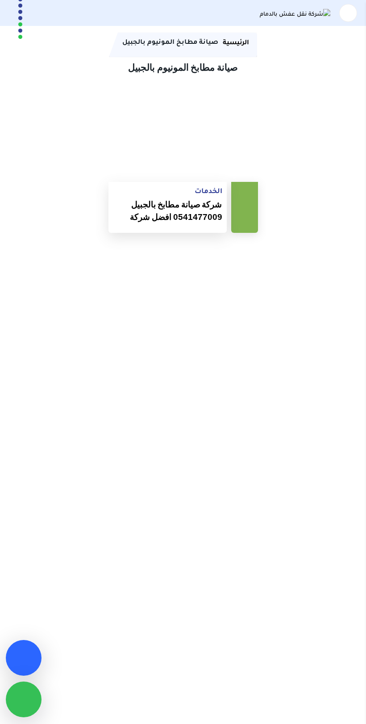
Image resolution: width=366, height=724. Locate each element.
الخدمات (208, 190)
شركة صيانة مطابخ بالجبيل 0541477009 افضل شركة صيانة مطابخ (176, 213)
